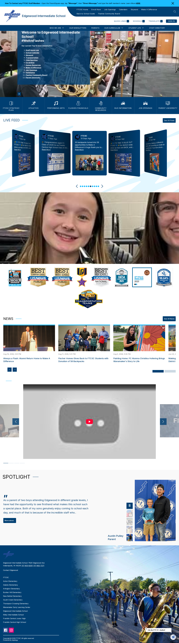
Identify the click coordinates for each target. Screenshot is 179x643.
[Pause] (129, 506)
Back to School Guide (86, 14)
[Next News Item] (15, 370)
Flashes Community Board (109, 14)
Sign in (171, 21)
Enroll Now (96, 9)
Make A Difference (149, 9)
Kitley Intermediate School (13, 615)
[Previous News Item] (9, 370)
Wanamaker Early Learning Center (16, 607)
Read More (17, 149)
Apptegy (15, 640)
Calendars (123, 9)
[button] (80, 186)
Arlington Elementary (11, 589)
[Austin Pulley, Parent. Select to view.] (129, 537)
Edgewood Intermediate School (15, 611)
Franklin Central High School (14, 622)
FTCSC (6, 577)
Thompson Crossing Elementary (15, 604)
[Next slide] (101, 186)
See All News (169, 319)
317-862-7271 (38, 566)
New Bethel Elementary (12, 596)
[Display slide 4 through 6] (170, 371)
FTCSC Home (82, 9)
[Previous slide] (77, 186)
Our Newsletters (77, 28)
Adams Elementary (10, 585)
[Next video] (163, 421)
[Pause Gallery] (19, 94)
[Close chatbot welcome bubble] (146, 629)
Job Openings (110, 9)
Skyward (134, 9)
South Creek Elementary (12, 600)
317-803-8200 (27, 566)
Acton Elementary (10, 581)
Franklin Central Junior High (14, 618)
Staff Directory (157, 28)
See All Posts (169, 120)
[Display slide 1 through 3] (158, 371)
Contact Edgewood (10, 570)
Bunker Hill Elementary (12, 592)
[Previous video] (15, 421)
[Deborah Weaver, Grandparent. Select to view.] (129, 529)
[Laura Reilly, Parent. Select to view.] (129, 513)
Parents (95, 28)
